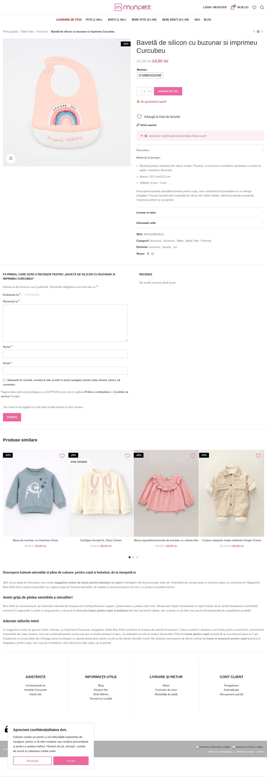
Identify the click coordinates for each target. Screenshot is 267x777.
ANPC (261, 752)
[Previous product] (254, 32)
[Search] (262, 7)
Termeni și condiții (101, 698)
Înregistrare (231, 685)
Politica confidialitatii (97, 391)
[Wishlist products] (254, 7)
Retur (166, 685)
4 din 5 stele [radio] (34, 294)
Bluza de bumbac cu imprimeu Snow (35, 540)
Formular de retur (166, 689)
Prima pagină (11, 31)
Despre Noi (101, 689)
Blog (101, 685)
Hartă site (35, 694)
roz (175, 246)
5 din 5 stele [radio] (37, 294)
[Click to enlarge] (11, 158)
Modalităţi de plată (166, 694)
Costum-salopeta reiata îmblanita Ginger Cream (231, 540)
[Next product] (262, 32)
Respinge (32, 760)
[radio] (150, 75)
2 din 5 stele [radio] (29, 294)
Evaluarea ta (12, 294)
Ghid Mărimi (100, 694)
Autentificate (231, 689)
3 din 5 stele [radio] (31, 294)
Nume (7, 346)
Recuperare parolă (231, 694)
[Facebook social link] (148, 253)
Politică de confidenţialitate (220, 752)
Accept (71, 760)
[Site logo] (133, 7)
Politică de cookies (245, 752)
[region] (51, 746)
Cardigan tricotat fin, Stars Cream (101, 540)
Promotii (206, 240)
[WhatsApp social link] (152, 253)
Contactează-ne (35, 685)
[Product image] (35, 493)
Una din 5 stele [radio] (26, 294)
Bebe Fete (28, 31)
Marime (141, 69)
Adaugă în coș (168, 91)
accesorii (154, 246)
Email (7, 363)
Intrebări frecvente (35, 689)
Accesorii (42, 31)
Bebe (180, 240)
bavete (166, 246)
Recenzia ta (11, 301)
